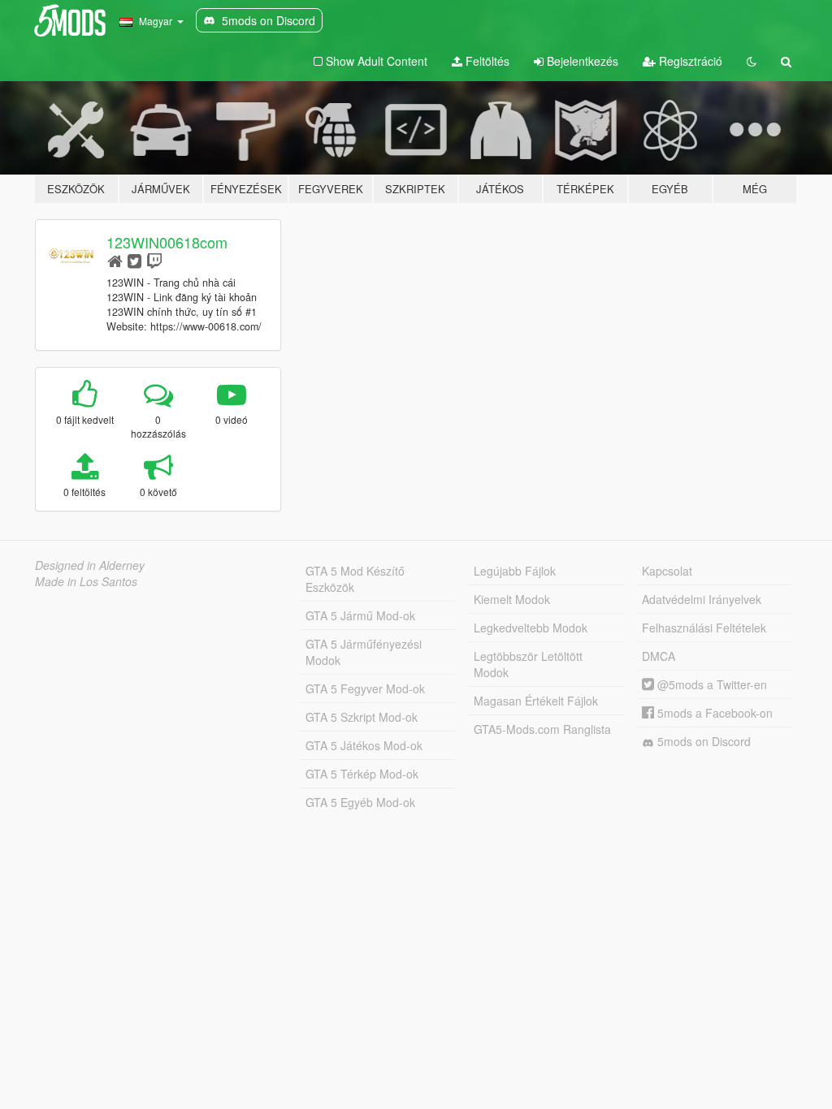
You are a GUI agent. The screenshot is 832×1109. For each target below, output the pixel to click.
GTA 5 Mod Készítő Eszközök (355, 579)
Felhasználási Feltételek (704, 627)
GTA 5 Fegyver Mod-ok (365, 688)
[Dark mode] (751, 61)
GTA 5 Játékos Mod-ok (364, 745)
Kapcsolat (667, 571)
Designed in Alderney (90, 565)
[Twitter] (134, 260)
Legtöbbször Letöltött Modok (528, 664)
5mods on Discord (702, 741)
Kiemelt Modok (512, 599)
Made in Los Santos (86, 581)
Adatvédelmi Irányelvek (701, 599)
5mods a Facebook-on (713, 713)
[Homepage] (115, 260)
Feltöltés (485, 61)
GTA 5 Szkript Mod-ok (362, 717)
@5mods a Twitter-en (710, 684)
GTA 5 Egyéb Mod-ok (360, 802)
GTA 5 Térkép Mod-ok (362, 774)
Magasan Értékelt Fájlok (536, 701)
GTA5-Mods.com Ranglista (542, 729)
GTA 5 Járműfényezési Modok (364, 652)
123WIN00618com (167, 241)
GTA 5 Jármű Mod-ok (360, 615)
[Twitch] (154, 260)
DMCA (658, 656)
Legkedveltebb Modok (530, 627)
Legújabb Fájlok (515, 571)
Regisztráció (689, 61)
